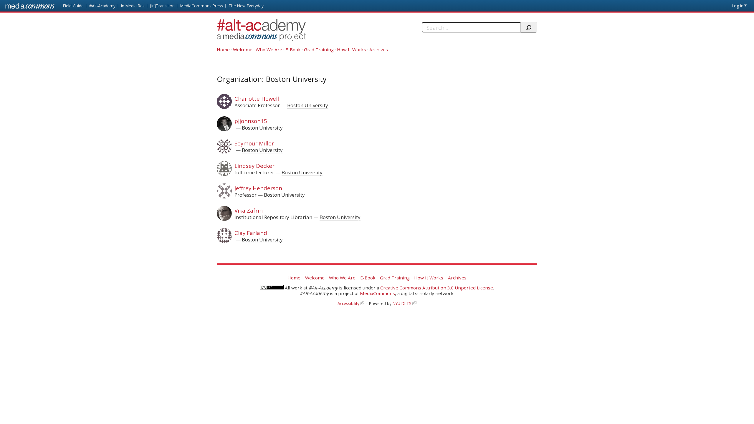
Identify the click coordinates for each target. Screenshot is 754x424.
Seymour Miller (254, 143)
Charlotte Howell (256, 98)
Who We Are (269, 49)
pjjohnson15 (250, 121)
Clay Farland (250, 232)
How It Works (351, 49)
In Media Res (133, 6)
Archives (378, 49)
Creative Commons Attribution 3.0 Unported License (436, 288)
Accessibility (348, 303)
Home (223, 49)
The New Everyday (246, 6)
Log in (737, 6)
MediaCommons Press (201, 6)
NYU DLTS (402, 303)
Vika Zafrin (248, 210)
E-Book (293, 49)
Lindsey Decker (254, 165)
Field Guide (73, 6)
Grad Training (319, 49)
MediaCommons (377, 293)
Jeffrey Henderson (258, 188)
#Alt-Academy (102, 6)
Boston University (307, 105)
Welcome (242, 49)
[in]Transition (162, 6)
